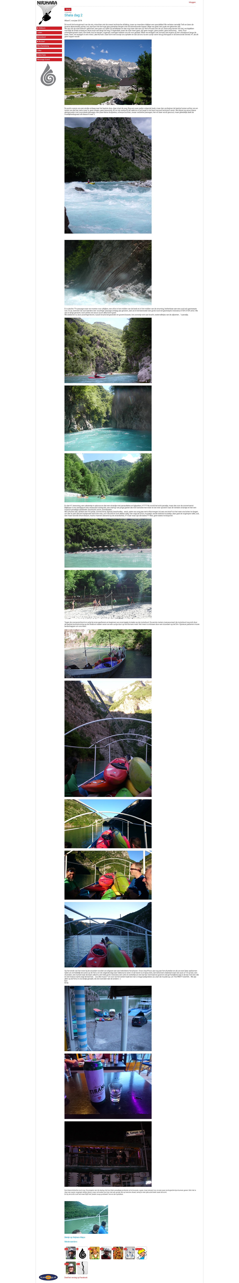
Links (39, 50)
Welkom (42, 28)
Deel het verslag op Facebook (75, 1278)
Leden (39, 32)
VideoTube (41, 55)
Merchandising (43, 46)
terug (68, 9)
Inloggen (192, 2)
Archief (42, 41)
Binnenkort (41, 37)
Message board (43, 59)
